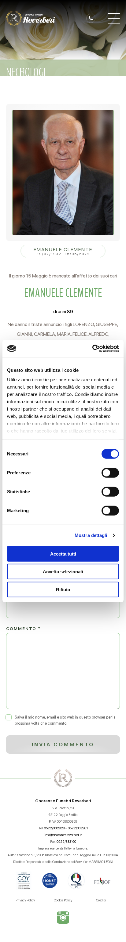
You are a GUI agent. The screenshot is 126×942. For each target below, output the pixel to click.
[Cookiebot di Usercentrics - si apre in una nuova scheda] (92, 349)
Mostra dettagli (91, 535)
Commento (23, 628)
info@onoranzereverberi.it (63, 835)
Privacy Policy (25, 900)
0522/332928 (54, 828)
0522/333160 (66, 842)
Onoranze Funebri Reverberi (63, 800)
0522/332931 (78, 828)
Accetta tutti (63, 553)
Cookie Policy (63, 900)
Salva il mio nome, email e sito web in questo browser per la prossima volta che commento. (65, 720)
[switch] (110, 472)
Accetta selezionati (63, 571)
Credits (101, 900)
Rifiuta (63, 589)
